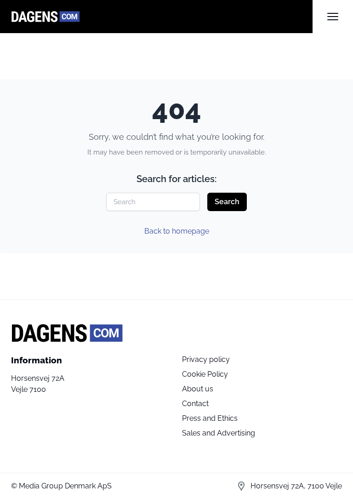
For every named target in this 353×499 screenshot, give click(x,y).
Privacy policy (206, 359)
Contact (195, 403)
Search (227, 201)
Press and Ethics (210, 418)
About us (197, 388)
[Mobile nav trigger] (333, 16)
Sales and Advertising (218, 433)
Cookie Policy (205, 374)
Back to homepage (176, 231)
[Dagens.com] (162, 16)
